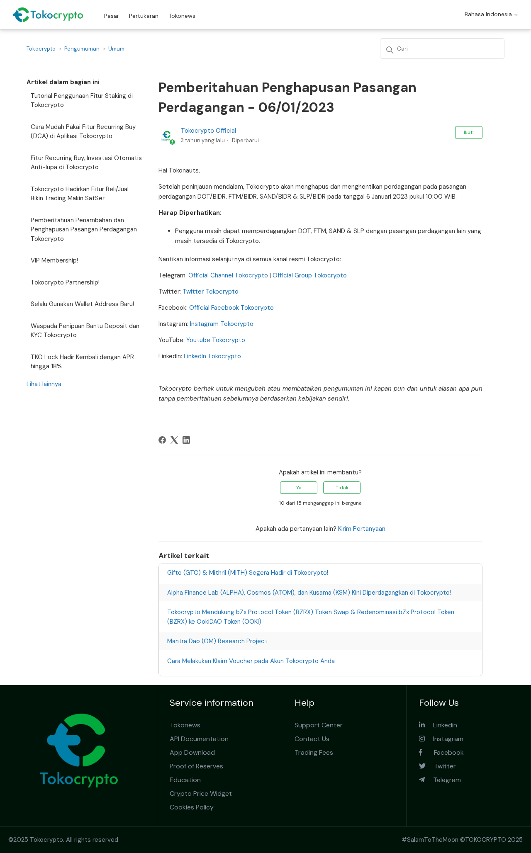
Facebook (443, 752)
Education (185, 779)
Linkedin (441, 725)
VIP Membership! (54, 260)
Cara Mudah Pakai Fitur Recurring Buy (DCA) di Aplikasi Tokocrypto (83, 132)
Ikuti (469, 132)
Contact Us (312, 738)
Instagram (444, 738)
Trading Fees (314, 752)
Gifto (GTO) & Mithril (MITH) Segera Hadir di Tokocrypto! (247, 573)
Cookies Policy (192, 807)
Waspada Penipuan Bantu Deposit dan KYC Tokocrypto (85, 331)
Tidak (342, 487)
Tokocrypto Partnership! (65, 282)
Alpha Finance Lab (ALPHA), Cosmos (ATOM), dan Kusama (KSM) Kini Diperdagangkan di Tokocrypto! (309, 592)
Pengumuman (82, 48)
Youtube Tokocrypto (215, 340)
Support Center (319, 725)
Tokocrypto (41, 48)
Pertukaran (143, 15)
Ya (299, 487)
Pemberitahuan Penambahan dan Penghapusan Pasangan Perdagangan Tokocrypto (84, 229)
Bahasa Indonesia (489, 14)
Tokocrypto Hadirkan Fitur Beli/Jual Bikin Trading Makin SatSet (80, 194)
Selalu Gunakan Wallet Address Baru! (82, 304)
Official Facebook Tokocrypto (231, 308)
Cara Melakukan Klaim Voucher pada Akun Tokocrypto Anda (251, 661)
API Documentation (199, 738)
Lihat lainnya (44, 384)
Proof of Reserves (196, 766)
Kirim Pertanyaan (361, 529)
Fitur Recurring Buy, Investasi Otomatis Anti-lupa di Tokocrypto (86, 163)
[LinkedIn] (186, 440)
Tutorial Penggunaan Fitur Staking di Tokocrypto (82, 100)
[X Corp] (174, 440)
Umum (116, 48)
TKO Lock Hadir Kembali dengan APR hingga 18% (82, 362)
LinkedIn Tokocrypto (211, 356)
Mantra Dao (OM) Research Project (217, 641)
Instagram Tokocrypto (220, 324)
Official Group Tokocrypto (309, 275)
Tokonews (181, 15)
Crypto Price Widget (201, 793)
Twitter (441, 766)
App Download (192, 752)
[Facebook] (162, 440)
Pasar (111, 15)
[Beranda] (47, 14)
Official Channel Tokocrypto (227, 275)
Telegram (443, 779)
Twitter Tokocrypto (210, 291)
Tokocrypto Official (208, 130)
